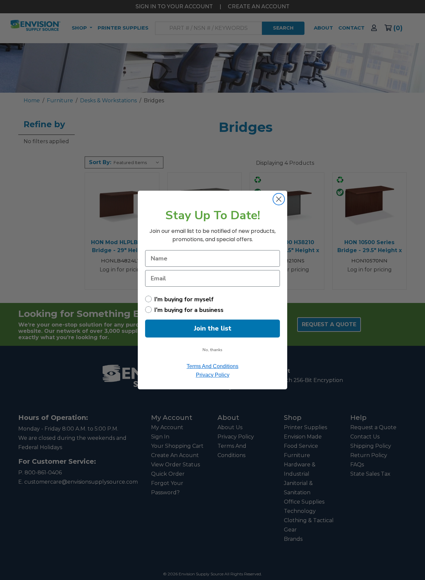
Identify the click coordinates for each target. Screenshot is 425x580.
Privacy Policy (212, 375)
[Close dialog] (279, 199)
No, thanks (212, 349)
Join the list (212, 328)
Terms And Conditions (212, 366)
